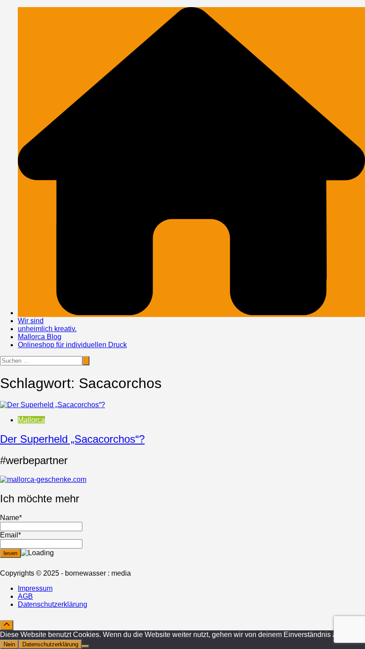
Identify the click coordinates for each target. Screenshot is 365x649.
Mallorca (31, 420)
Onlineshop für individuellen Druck (72, 345)
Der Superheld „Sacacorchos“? (72, 439)
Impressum (35, 588)
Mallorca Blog (39, 337)
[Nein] (85, 646)
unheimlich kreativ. (47, 329)
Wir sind (31, 320)
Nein (9, 644)
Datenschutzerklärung (52, 604)
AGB (25, 596)
